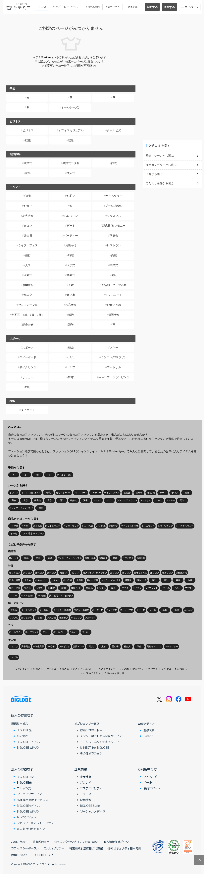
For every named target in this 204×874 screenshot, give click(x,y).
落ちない (114, 572)
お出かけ (70, 245)
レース (152, 610)
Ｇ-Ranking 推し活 (114, 673)
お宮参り (70, 304)
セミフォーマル (28, 304)
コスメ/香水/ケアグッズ (32, 533)
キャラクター (171, 646)
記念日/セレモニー (114, 225)
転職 (28, 140)
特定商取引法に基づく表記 (86, 848)
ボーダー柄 (97, 610)
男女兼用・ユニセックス (61, 595)
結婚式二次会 (71, 163)
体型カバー (76, 588)
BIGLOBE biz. (25, 777)
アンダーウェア (71, 526)
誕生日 (28, 235)
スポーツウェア (165, 526)
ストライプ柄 (126, 610)
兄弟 (103, 646)
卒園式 (71, 275)
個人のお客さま (22, 715)
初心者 (51, 646)
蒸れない (39, 572)
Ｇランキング (22, 668)
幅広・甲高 (14, 588)
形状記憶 (141, 558)
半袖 (178, 580)
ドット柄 (140, 610)
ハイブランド (151, 588)
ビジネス (27, 130)
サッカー (27, 377)
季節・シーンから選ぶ (160, 155)
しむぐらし (150, 736)
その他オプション (91, 753)
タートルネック (28, 610)
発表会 (28, 294)
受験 (71, 285)
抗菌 (115, 558)
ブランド (85, 782)
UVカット (14, 558)
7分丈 (39, 588)
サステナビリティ (91, 788)
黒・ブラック (31, 632)
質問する (152, 7)
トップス (13, 526)
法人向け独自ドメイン (31, 829)
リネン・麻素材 (81, 610)
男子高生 (25, 646)
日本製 (51, 588)
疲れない (51, 572)
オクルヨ (51, 668)
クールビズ (114, 130)
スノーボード (28, 357)
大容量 (79, 580)
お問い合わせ (19, 842)
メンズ (42, 6)
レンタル (101, 588)
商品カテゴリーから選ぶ (161, 164)
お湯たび (65, 668)
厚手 (154, 580)
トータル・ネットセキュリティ (99, 742)
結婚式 (28, 163)
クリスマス (114, 215)
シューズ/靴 (87, 526)
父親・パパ (78, 646)
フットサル (114, 367)
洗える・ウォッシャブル (70, 558)
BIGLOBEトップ (43, 855)
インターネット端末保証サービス (101, 736)
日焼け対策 (14, 580)
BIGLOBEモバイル (28, 742)
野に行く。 (138, 668)
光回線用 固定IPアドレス (32, 800)
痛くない (154, 572)
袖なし (27, 588)
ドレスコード (114, 294)
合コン (28, 225)
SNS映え (41, 595)
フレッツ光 (24, 788)
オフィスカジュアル (70, 130)
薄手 (166, 580)
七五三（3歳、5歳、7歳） (28, 314)
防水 (38, 558)
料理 (71, 255)
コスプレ (13, 657)
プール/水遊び (114, 205)
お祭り (28, 205)
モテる (125, 588)
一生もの (165, 588)
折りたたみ (141, 580)
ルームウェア (148, 526)
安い (177, 588)
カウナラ (153, 668)
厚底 (113, 588)
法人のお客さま (22, 769)
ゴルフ (71, 367)
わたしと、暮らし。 (84, 668)
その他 (13, 533)
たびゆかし (181, 668)
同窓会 (114, 235)
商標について (19, 855)
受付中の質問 (92, 7)
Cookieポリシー (54, 848)
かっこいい (76, 618)
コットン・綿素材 (62, 610)
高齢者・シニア (154, 646)
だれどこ (38, 668)
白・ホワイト (15, 632)
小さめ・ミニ (41, 580)
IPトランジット (26, 817)
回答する (169, 7)
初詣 (28, 195)
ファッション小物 (129, 526)
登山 (71, 347)
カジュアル (26, 618)
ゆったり (67, 580)
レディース (71, 6)
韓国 (63, 588)
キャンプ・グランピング (114, 377)
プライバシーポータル (25, 848)
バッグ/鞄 (101, 526)
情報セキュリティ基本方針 (124, 848)
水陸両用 (103, 558)
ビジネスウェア (52, 526)
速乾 (50, 558)
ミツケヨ (166, 668)
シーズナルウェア (184, 526)
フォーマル (90, 618)
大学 (28, 265)
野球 (71, 377)
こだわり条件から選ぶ (160, 183)
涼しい (75, 572)
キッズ (56, 6)
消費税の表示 (41, 842)
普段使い (63, 618)
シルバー (74, 632)
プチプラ (189, 588)
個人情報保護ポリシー (117, 842)
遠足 (114, 275)
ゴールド (86, 632)
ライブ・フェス (28, 245)
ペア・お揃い (27, 595)
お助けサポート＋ (91, 730)
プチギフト (64, 646)
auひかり (22, 736)
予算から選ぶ (154, 174)
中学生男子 (38, 646)
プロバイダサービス (29, 794)
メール (147, 782)
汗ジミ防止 (128, 558)
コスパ (13, 595)
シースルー (44, 610)
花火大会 (27, 215)
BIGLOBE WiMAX (28, 747)
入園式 (28, 275)
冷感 (26, 558)
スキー (114, 347)
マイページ (192, 7)
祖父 (91, 646)
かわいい (188, 610)
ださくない (167, 572)
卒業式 (114, 265)
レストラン (114, 245)
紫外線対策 (181, 572)
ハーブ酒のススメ (90, 673)
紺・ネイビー (60, 632)
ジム (71, 357)
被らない (126, 572)
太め (56, 580)
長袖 (190, 580)
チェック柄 (111, 610)
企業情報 (80, 769)
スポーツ (27, 347)
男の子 (115, 646)
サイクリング (28, 367)
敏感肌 (89, 588)
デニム (13, 610)
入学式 (71, 265)
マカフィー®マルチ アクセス (35, 823)
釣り (28, 387)
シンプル (13, 618)
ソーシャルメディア (92, 811)
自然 (39, 618)
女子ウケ (137, 588)
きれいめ (51, 618)
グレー (46, 632)
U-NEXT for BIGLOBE (94, 747)
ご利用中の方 (147, 769)
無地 (177, 610)
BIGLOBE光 (24, 730)
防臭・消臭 (90, 558)
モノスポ (124, 668)
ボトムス (37, 526)
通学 (71, 324)
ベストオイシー (107, 668)
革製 (165, 610)
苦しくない (14, 572)
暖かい (63, 572)
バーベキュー (114, 195)
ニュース (85, 794)
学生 (139, 646)
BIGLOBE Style (90, 806)
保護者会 (114, 314)
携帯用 (128, 580)
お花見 (71, 195)
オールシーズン (71, 107)
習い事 (71, 294)
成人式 (71, 173)
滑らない (27, 572)
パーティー (71, 235)
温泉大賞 (149, 730)
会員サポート (151, 788)
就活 (71, 140)
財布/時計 (113, 526)
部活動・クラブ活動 (114, 285)
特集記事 (132, 7)
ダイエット (28, 410)
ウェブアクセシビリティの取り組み (76, 842)
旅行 (28, 255)
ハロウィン (71, 215)
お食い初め (114, 304)
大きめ (27, 580)
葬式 (114, 163)
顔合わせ (27, 324)
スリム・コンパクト (111, 580)
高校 (114, 255)
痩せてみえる (140, 572)
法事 (28, 173)
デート (71, 225)
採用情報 (85, 800)
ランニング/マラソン (114, 357)
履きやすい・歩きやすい (95, 572)
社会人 (127, 646)
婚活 (71, 314)
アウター (25, 526)
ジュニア (13, 646)
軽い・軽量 (92, 580)
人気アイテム (112, 7)
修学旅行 (27, 285)
